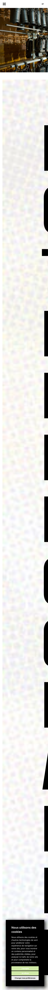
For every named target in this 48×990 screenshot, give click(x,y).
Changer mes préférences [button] (25, 978)
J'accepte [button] (25, 968)
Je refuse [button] (25, 973)
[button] (42, 4)
